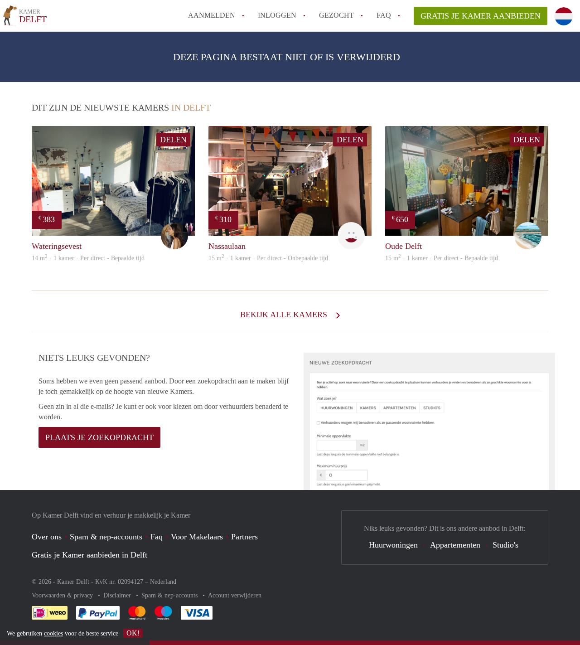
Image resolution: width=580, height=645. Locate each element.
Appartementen (455, 544)
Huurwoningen (393, 544)
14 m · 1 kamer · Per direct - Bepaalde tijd (88, 258)
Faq (156, 536)
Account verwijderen (234, 595)
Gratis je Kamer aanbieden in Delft (89, 554)
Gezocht (336, 15)
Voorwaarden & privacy (63, 595)
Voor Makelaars (197, 536)
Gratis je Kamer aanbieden (480, 15)
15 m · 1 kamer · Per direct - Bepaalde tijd (441, 258)
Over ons (47, 536)
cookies (53, 633)
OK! (133, 633)
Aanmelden (211, 15)
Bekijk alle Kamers (284, 314)
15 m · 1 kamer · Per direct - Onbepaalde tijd (268, 258)
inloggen (277, 15)
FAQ (384, 15)
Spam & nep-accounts (106, 536)
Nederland (163, 581)
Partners (244, 536)
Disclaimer (118, 595)
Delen (173, 139)
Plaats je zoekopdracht (99, 437)
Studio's (505, 544)
